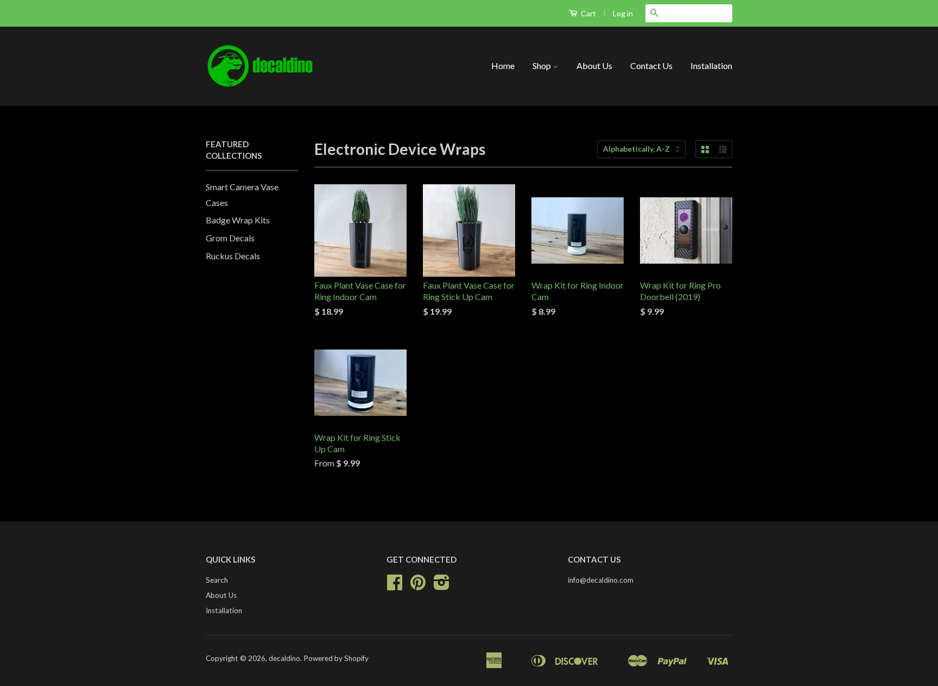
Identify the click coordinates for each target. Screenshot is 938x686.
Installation (711, 65)
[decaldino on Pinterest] (418, 586)
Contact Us (651, 65)
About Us (594, 65)
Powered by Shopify (336, 658)
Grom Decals (230, 238)
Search (217, 580)
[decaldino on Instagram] (441, 586)
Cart (587, 13)
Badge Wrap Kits (238, 220)
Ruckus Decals (233, 256)
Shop (543, 65)
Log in (623, 13)
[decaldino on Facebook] (394, 586)
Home (503, 65)
